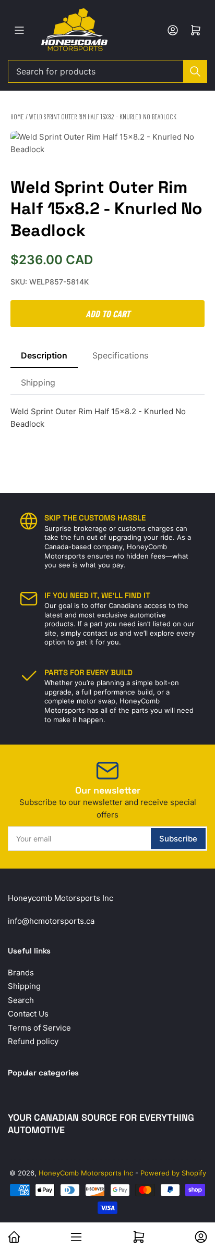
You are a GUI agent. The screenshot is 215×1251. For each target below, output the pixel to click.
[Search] (195, 71)
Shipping (38, 382)
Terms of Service (39, 1028)
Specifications (120, 355)
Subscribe (178, 839)
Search (21, 1000)
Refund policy (33, 1041)
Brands (21, 972)
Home (17, 117)
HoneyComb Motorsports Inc (86, 1173)
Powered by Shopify (173, 1173)
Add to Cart (108, 313)
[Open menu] (19, 30)
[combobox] (107, 71)
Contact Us (28, 1014)
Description (44, 355)
